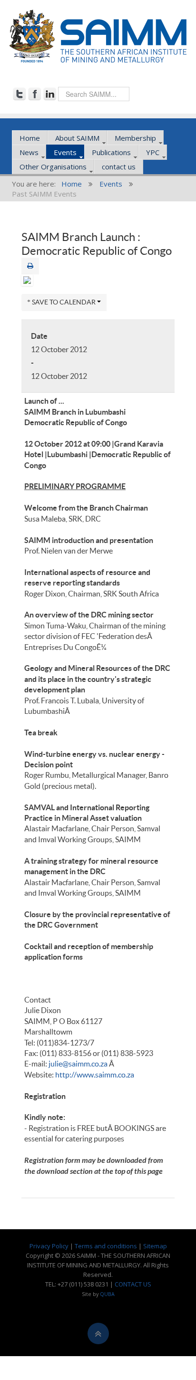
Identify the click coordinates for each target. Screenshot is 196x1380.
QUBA (107, 1294)
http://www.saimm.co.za (94, 1074)
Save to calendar (63, 302)
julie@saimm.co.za (78, 1063)
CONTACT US (133, 1284)
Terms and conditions (106, 1246)
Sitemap (155, 1246)
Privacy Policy (49, 1246)
